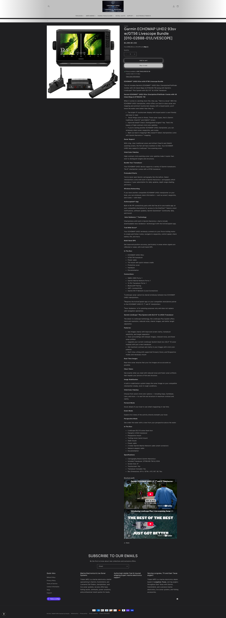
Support (49, 593)
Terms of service (93, 613)
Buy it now (143, 65)
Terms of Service (52, 583)
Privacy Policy (51, 580)
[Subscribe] (127, 566)
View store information (133, 76)
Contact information (104, 613)
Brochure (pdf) (129, 478)
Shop (48, 589)
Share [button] (127, 543)
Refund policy (74, 613)
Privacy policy (83, 613)
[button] (49, 6)
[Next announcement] (179, 20)
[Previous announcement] (47, 20)
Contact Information (53, 586)
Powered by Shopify (64, 613)
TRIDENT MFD (55, 613)
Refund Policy (51, 577)
